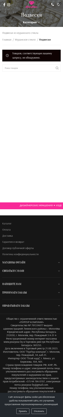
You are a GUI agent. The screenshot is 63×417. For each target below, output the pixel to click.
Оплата (6, 229)
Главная (7, 39)
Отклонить (39, 411)
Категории (30, 22)
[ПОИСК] (57, 68)
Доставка (7, 235)
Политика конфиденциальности (20, 254)
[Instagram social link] (8, 4)
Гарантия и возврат (13, 242)
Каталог (6, 223)
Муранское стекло (25, 39)
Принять (23, 411)
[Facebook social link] (4, 4)
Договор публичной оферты (18, 248)
